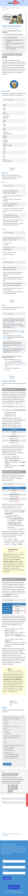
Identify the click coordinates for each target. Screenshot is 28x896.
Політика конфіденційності (17, 892)
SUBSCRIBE (7, 878)
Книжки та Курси (14, 887)
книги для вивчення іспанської (17, 364)
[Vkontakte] (14, 54)
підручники (7, 369)
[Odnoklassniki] (9, 54)
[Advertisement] (14, 818)
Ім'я (4, 864)
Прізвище (5, 870)
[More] (4, 57)
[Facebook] (4, 54)
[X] (19, 54)
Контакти (6, 892)
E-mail (4, 858)
